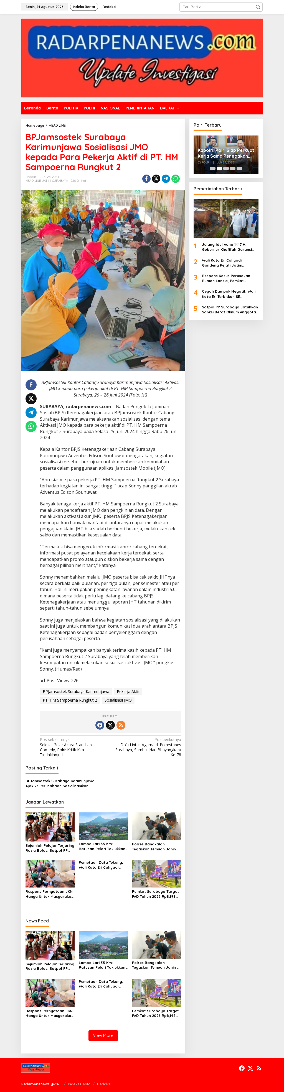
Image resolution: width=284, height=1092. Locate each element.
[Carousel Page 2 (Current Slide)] (219, 168)
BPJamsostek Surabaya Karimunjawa (76, 691)
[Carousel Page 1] (212, 168)
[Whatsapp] (175, 179)
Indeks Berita (79, 1084)
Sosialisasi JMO (118, 700)
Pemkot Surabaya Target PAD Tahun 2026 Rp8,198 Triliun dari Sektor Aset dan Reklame (155, 894)
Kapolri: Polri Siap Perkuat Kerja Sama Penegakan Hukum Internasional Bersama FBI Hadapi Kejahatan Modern (226, 153)
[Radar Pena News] (142, 57)
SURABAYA (60, 181)
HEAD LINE (33, 181)
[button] (258, 7)
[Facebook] (99, 725)
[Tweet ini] (156, 179)
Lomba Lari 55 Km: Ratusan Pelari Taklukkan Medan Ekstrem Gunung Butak (102, 846)
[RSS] (120, 725)
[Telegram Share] (166, 179)
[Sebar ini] (146, 179)
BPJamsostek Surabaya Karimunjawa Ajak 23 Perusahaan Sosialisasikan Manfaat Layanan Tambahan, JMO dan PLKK (62, 783)
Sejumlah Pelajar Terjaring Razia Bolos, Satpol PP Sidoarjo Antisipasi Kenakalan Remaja (50, 848)
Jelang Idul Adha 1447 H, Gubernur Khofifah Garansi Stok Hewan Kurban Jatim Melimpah (227, 247)
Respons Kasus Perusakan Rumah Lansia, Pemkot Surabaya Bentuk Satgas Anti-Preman (230, 278)
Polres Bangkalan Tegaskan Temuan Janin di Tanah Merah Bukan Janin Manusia (156, 846)
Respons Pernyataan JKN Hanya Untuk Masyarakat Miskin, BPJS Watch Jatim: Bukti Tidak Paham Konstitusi (49, 894)
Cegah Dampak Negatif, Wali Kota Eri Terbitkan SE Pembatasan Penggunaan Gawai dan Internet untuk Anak (228, 294)
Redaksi (104, 1084)
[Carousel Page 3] (226, 168)
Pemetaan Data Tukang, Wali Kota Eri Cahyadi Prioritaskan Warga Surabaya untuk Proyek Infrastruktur (101, 865)
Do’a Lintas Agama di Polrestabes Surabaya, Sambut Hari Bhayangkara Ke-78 (148, 747)
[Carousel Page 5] (239, 168)
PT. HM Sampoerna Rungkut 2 (70, 700)
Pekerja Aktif (128, 691)
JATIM (46, 181)
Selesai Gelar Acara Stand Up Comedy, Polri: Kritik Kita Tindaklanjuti (66, 747)
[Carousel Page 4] (232, 168)
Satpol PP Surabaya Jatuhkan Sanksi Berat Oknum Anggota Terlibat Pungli (230, 309)
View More (103, 1035)
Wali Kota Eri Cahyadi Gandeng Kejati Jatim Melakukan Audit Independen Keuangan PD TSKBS (228, 263)
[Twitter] (110, 725)
